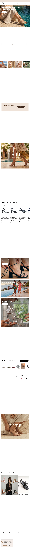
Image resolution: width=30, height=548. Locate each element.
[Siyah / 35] (1, 222)
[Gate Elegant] (11, 64)
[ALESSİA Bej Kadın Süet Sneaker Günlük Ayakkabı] (4, 366)
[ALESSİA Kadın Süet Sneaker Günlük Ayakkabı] (13, 366)
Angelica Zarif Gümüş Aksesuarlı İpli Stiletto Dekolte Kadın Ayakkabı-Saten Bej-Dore (23, 373)
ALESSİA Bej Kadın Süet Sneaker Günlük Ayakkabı (3, 372)
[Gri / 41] (16, 376)
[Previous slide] (1, 16)
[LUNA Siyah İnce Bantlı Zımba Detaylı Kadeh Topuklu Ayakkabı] (5, 210)
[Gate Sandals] (3, 64)
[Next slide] (29, 16)
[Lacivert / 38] (27, 222)
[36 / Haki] (7, 376)
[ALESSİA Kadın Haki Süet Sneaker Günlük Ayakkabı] (8, 366)
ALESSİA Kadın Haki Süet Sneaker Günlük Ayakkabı (8, 372)
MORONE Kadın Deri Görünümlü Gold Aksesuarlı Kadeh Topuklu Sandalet (13, 218)
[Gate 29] (26, 64)
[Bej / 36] (2, 376)
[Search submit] (24, 3)
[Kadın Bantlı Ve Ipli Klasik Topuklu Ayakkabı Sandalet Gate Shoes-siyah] (23, 484)
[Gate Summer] (18, 64)
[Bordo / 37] (11, 376)
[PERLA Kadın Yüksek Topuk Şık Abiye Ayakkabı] (22, 210)
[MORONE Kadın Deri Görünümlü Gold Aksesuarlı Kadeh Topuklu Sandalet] (14, 210)
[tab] (13, 25)
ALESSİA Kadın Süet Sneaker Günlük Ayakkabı (12, 372)
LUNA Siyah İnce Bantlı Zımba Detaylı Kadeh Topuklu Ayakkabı (5, 218)
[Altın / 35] (21, 378)
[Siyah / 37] (19, 221)
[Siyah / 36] (10, 222)
